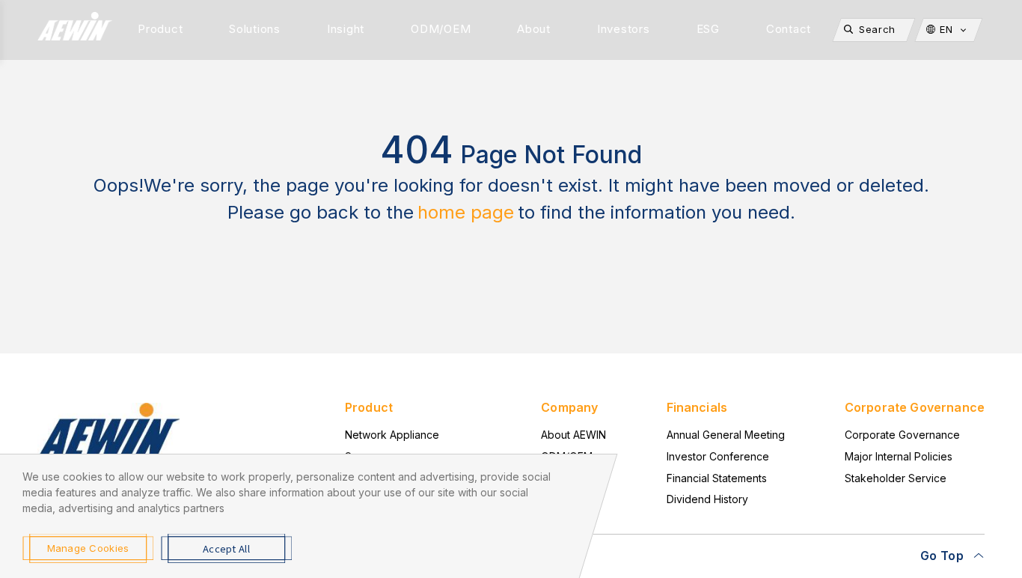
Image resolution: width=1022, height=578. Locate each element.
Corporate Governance (902, 434)
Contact (788, 29)
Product (160, 29)
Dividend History (707, 499)
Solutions (255, 29)
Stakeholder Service (895, 478)
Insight (345, 29)
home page (465, 212)
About (534, 29)
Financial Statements (717, 478)
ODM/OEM (441, 29)
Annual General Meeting (726, 434)
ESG (708, 29)
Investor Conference (718, 456)
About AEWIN (573, 434)
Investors (623, 29)
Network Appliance (392, 434)
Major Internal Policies (898, 456)
